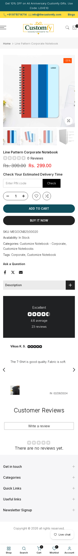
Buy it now (39, 220)
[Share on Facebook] (5, 272)
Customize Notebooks (18, 248)
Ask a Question (14, 264)
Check (51, 183)
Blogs (71, 14)
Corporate (18, 254)
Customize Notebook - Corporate (43, 243)
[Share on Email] (21, 272)
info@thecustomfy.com (46, 14)
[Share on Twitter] (13, 272)
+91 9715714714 (17, 14)
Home (7, 43)
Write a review (39, 426)
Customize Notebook (41, 254)
